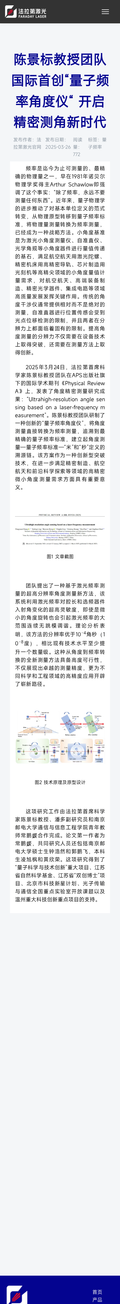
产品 (97, 1299)
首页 (97, 1292)
